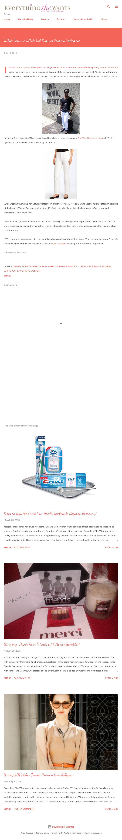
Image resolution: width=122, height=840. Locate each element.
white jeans (11, 270)
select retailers (58, 243)
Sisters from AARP (83, 19)
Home (7, 19)
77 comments (22, 547)
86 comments (22, 678)
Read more (111, 547)
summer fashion (101, 266)
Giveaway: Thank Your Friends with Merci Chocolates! (42, 644)
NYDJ (62, 266)
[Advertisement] (61, 392)
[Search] (109, 6)
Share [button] (7, 275)
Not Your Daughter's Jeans (91, 138)
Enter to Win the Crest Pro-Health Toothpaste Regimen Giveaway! (50, 513)
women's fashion (29, 270)
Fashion (61, 19)
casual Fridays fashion (27, 266)
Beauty (45, 19)
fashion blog (50, 266)
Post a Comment (24, 808)
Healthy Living (25, 19)
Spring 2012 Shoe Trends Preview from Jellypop (38, 775)
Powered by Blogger (63, 826)
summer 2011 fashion (78, 266)
